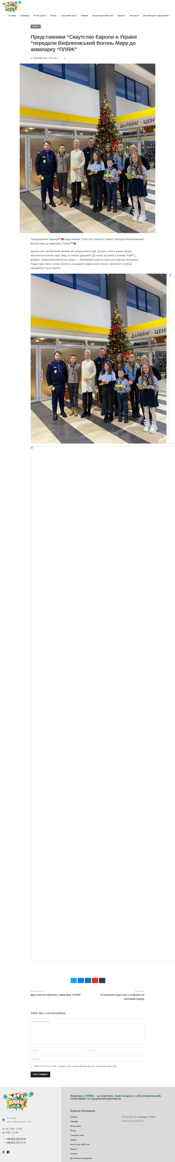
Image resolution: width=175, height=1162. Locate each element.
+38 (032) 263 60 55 (16, 1139)
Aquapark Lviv (40, 58)
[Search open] (171, 18)
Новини (35, 26)
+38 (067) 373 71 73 (16, 1142)
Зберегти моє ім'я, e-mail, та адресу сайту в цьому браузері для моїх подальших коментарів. (75, 1066)
